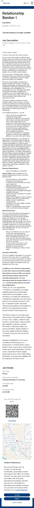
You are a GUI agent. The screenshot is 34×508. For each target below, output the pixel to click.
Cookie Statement (21, 490)
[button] (17, 441)
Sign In (26, 3)
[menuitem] (6, 3)
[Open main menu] (32, 3)
